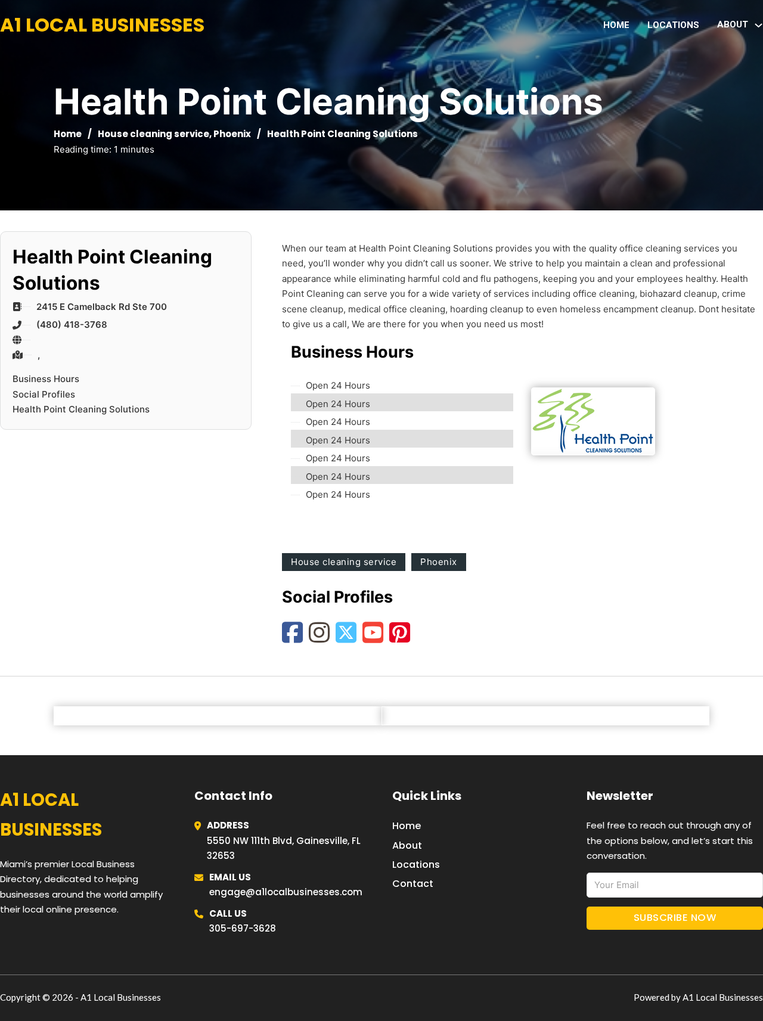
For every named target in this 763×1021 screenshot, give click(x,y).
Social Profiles (44, 394)
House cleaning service (153, 134)
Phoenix (232, 134)
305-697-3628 (242, 928)
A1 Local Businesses (102, 24)
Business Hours (46, 378)
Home (616, 25)
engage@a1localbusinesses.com (285, 892)
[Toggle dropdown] (758, 25)
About (407, 845)
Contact (412, 883)
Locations (673, 25)
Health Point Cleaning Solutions (81, 409)
